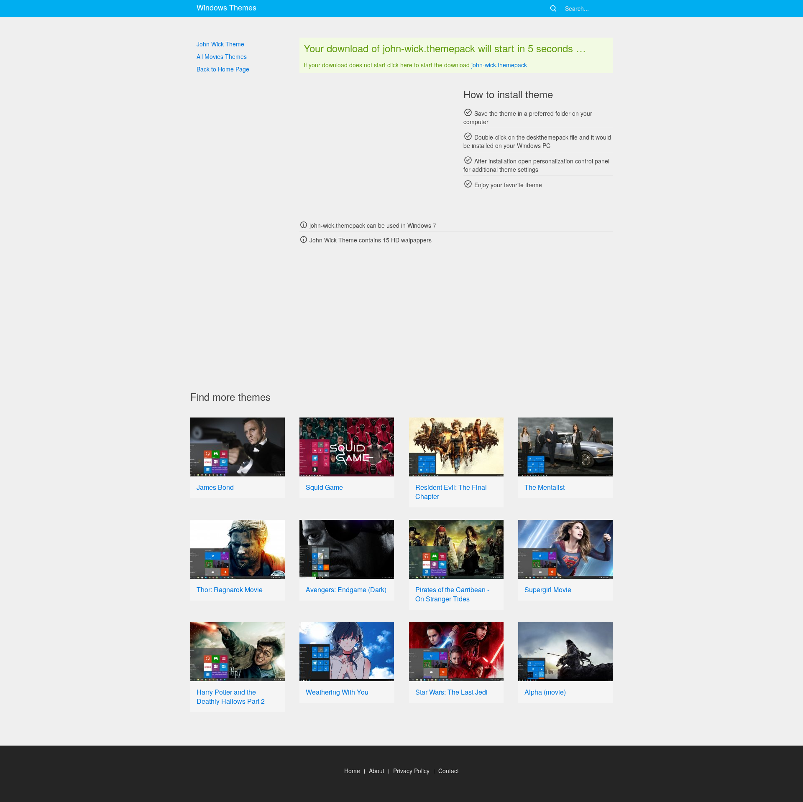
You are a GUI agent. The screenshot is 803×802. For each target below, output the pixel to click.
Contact (448, 770)
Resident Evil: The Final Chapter (451, 491)
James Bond (215, 487)
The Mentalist (544, 487)
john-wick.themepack (499, 65)
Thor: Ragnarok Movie (230, 589)
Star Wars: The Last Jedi (451, 692)
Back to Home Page (223, 69)
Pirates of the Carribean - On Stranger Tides (452, 594)
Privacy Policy (411, 770)
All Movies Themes (222, 56)
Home (352, 770)
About (376, 770)
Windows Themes (226, 7)
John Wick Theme (220, 44)
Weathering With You (337, 692)
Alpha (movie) (545, 692)
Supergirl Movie (547, 589)
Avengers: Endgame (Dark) (346, 589)
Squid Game (324, 487)
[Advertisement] (374, 146)
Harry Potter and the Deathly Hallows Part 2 (231, 696)
